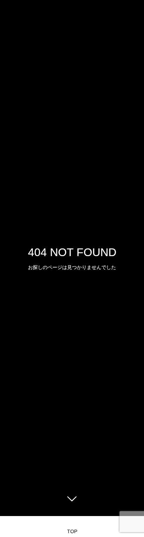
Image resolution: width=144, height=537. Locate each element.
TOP (72, 531)
